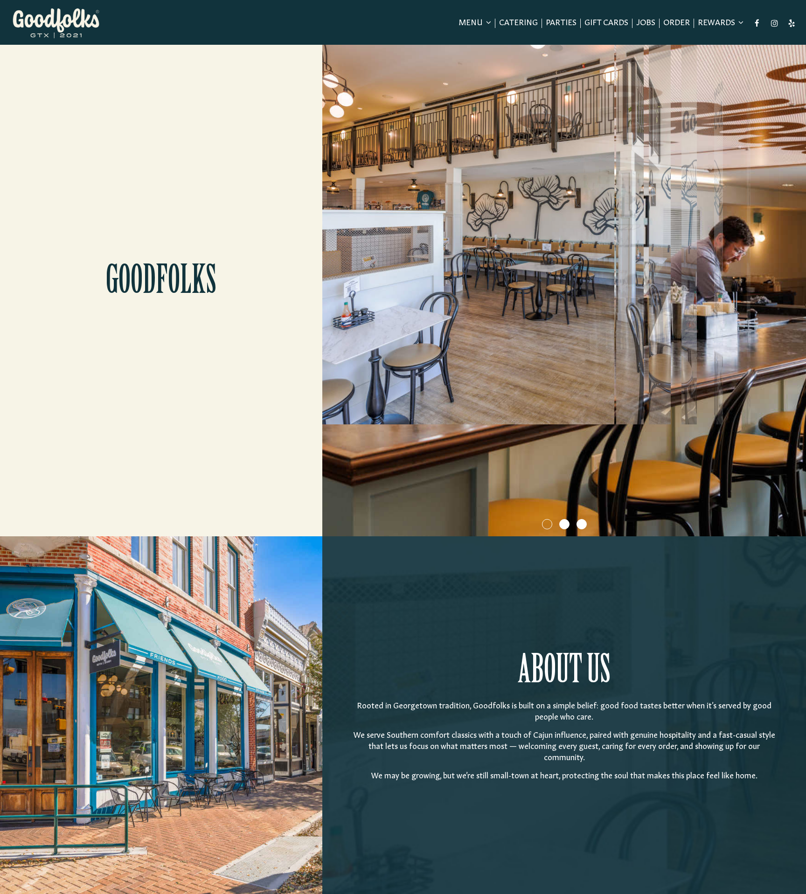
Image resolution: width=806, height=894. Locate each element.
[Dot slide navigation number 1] (547, 524)
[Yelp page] (791, 23)
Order (676, 23)
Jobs (645, 23)
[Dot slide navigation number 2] (564, 524)
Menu (472, 23)
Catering (518, 23)
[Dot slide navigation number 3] (582, 524)
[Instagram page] (774, 23)
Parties (561, 23)
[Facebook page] (757, 23)
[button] (799, 529)
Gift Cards (606, 23)
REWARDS (717, 23)
